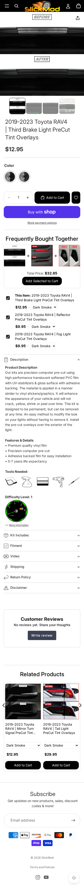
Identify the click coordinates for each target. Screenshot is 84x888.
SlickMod (47, 857)
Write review (42, 635)
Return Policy (20, 577)
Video (14, 556)
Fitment (16, 546)
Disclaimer (18, 588)
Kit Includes (19, 535)
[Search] (16, 6)
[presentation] (3, 705)
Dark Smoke (10, 177)
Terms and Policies (42, 867)
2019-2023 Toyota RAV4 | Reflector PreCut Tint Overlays (42, 317)
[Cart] (78, 6)
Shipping (17, 567)
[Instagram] (38, 877)
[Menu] (7, 6)
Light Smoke (24, 177)
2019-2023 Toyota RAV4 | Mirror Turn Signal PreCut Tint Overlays (19, 728)
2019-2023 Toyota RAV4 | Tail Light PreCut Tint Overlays (59, 728)
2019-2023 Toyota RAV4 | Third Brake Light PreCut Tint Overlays (44, 297)
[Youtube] (46, 877)
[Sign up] (73, 820)
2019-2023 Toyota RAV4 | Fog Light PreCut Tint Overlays (43, 336)
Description (19, 359)
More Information (18, 525)
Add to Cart (23, 765)
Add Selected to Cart (42, 281)
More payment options (42, 222)
